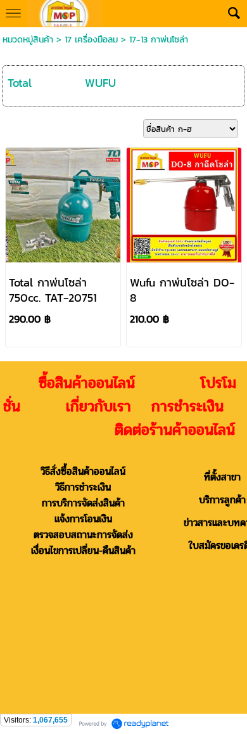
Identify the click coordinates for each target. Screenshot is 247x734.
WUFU (100, 82)
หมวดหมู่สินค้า (28, 39)
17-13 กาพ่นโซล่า (158, 39)
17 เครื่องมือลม (91, 39)
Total (20, 82)
